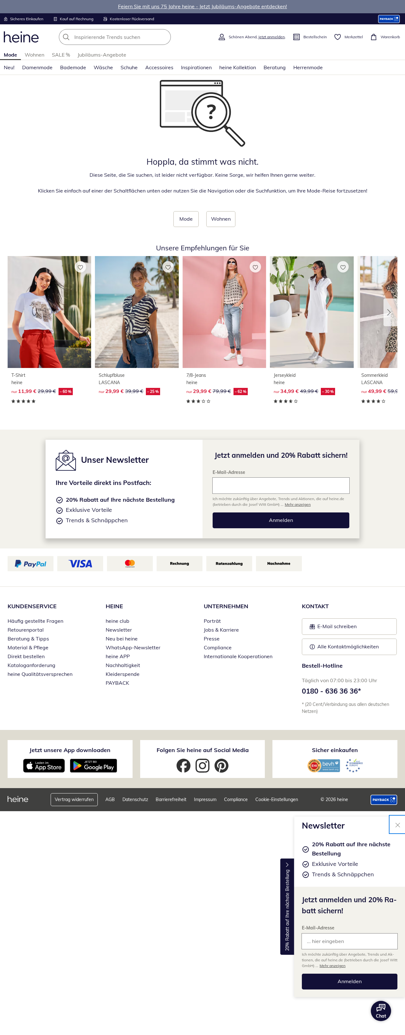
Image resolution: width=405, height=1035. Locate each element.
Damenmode (37, 67)
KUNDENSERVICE (32, 606)
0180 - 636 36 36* (331, 691)
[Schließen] (397, 824)
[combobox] (128, 37)
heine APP (118, 656)
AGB (110, 799)
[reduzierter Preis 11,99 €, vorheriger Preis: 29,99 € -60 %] (49, 312)
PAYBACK (117, 683)
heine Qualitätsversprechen (40, 674)
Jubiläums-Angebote (102, 55)
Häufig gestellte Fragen (35, 621)
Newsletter (119, 630)
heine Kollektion (237, 67)
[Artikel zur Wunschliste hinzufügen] (80, 267)
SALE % (61, 55)
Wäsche (103, 67)
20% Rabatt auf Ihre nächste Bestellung (287, 910)
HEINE (114, 606)
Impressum (205, 799)
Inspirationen (196, 67)
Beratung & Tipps (28, 638)
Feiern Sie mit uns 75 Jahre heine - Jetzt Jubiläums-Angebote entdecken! (202, 6)
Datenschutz (135, 799)
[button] (390, 312)
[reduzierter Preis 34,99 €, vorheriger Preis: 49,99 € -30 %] (311, 312)
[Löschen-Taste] (164, 37)
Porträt (212, 621)
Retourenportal (26, 630)
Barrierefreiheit (171, 799)
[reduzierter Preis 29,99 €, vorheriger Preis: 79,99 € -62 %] (224, 312)
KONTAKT (315, 606)
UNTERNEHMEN (226, 606)
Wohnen (34, 55)
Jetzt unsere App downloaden (69, 750)
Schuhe (129, 67)
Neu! (9, 67)
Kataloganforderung (31, 665)
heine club (117, 621)
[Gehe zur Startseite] (21, 37)
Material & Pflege (28, 647)
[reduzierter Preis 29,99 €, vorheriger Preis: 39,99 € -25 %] (136, 312)
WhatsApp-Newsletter (133, 647)
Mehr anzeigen (333, 965)
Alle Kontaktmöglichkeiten (348, 646)
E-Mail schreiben (333, 628)
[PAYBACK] (389, 18)
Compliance (218, 647)
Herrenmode (308, 67)
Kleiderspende (123, 674)
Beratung (275, 67)
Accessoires (159, 67)
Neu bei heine (122, 638)
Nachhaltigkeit (123, 665)
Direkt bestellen (26, 656)
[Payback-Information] (384, 800)
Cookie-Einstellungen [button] (276, 799)
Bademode (73, 67)
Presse (212, 638)
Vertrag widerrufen (74, 799)
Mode (10, 55)
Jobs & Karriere (221, 630)
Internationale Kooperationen (238, 656)
